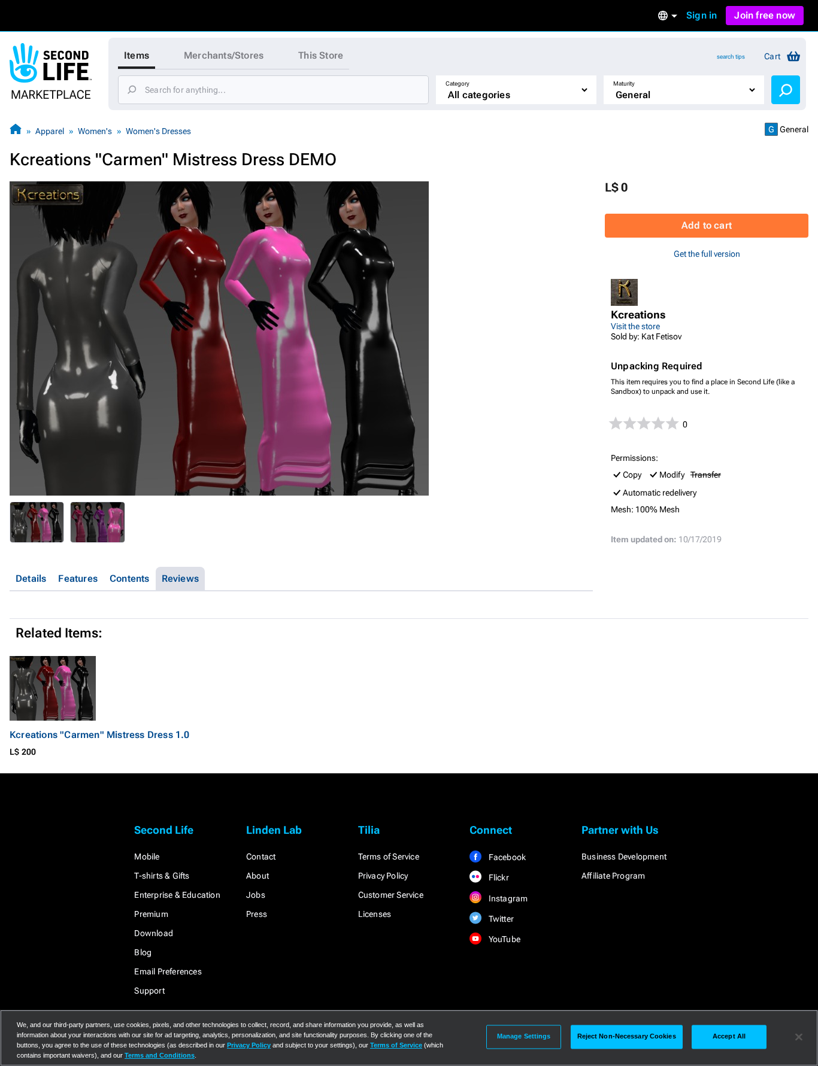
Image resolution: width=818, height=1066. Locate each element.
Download (153, 933)
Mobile (146, 856)
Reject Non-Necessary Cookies (626, 1036)
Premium (151, 914)
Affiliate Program (613, 875)
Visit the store (635, 326)
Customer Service (390, 895)
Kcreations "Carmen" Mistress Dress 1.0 (100, 734)
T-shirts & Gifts (161, 875)
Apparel (49, 131)
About (257, 875)
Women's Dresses (158, 131)
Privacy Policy (383, 875)
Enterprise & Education (177, 895)
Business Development (623, 856)
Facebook (506, 857)
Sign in (701, 15)
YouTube (503, 939)
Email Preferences (167, 971)
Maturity (624, 83)
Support (149, 990)
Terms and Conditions (160, 1055)
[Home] (16, 130)
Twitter (500, 919)
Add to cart (706, 225)
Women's (95, 131)
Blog (143, 952)
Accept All (729, 1036)
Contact (260, 856)
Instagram (507, 898)
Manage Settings (524, 1036)
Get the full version (707, 254)
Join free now (764, 15)
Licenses (375, 914)
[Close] (799, 1037)
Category (457, 83)
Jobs (255, 895)
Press (256, 914)
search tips (731, 56)
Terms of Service (388, 856)
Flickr (497, 877)
